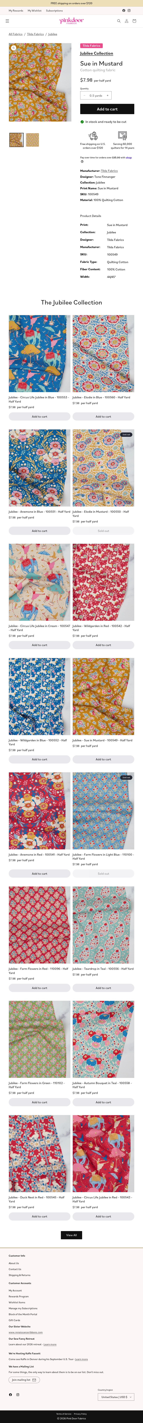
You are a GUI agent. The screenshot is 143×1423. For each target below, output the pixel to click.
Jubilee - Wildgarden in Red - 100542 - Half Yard (101, 628)
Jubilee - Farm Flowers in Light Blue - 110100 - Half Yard (103, 856)
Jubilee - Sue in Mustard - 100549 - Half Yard (102, 740)
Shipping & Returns (20, 1275)
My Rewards (16, 10)
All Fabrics (15, 34)
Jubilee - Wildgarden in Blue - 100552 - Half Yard (38, 742)
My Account (15, 1290)
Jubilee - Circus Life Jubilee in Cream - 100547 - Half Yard (39, 628)
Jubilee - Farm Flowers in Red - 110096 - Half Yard (38, 970)
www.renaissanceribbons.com (26, 1332)
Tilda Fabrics (35, 34)
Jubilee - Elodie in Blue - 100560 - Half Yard (101, 397)
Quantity (84, 88)
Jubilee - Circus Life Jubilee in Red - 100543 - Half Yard (102, 1199)
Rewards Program (19, 1296)
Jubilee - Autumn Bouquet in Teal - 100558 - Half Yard (102, 1085)
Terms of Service (63, 1413)
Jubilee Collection (96, 53)
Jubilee (52, 34)
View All (71, 1235)
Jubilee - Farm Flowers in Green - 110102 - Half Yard (37, 1085)
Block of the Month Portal (23, 1314)
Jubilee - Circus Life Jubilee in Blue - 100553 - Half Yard (39, 399)
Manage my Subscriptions (23, 1308)
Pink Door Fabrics (76, 1418)
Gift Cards (14, 1320)
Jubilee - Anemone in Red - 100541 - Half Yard (39, 854)
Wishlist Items (17, 1302)
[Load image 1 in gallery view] (17, 140)
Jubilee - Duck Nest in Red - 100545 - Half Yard (36, 1199)
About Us (14, 1263)
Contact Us (15, 1269)
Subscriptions (54, 10)
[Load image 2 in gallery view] (32, 140)
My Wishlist (35, 10)
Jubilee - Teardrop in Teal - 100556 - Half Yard (103, 968)
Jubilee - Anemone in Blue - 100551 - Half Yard (39, 511)
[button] (7, 21)
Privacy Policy (80, 1413)
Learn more (50, 1344)
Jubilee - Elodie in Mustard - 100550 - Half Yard (101, 513)
